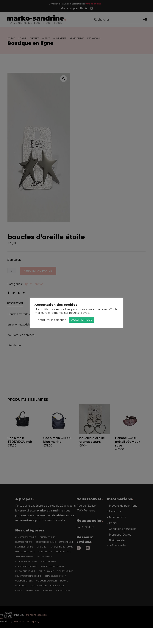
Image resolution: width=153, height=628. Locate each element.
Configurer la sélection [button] (50, 320)
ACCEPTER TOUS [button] (81, 319)
